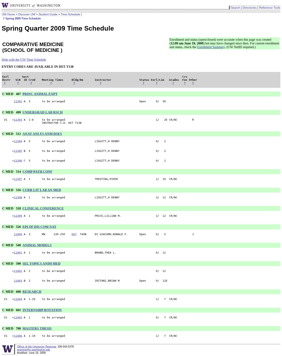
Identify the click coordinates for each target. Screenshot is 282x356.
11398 (18, 197)
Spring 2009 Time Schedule (23, 18)
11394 (18, 141)
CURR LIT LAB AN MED (42, 190)
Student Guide (48, 14)
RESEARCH (32, 291)
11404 (18, 299)
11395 (18, 150)
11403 (18, 280)
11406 (18, 335)
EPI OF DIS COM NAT (39, 227)
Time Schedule (70, 14)
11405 (18, 317)
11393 (18, 119)
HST (74, 234)
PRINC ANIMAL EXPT (40, 94)
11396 (18, 160)
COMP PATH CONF (37, 171)
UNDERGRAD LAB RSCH (43, 112)
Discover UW (26, 14)
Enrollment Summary (211, 47)
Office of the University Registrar (36, 346)
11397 (18, 179)
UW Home (8, 14)
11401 (18, 252)
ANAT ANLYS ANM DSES (42, 134)
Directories (250, 7)
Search (235, 7)
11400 (18, 234)
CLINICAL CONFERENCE (43, 208)
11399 (18, 215)
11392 (18, 101)
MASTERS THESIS (37, 328)
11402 (18, 271)
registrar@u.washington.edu (33, 349)
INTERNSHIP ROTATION (42, 310)
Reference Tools (269, 7)
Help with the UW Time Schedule (24, 59)
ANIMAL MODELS (37, 245)
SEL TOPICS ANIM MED (41, 263)
